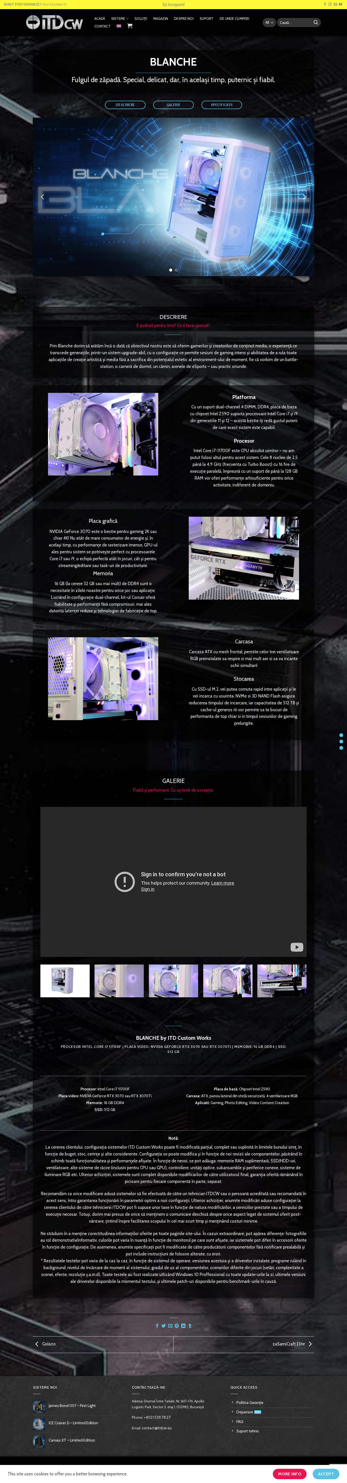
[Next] (304, 197)
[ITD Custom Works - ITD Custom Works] (54, 22)
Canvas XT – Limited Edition (72, 1440)
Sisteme (118, 19)
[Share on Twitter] (164, 1326)
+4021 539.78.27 (157, 1417)
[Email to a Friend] (170, 1326)
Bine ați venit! (173, 4)
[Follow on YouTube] (340, 4)
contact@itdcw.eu (157, 1428)
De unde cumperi (234, 19)
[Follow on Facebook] (325, 4)
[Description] (341, 735)
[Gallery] (341, 742)
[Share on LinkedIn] (183, 1326)
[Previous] (43, 197)
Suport (207, 19)
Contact (102, 26)
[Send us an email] (335, 4)
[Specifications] (341, 748)
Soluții (141, 19)
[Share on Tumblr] (190, 1326)
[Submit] (316, 22)
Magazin (160, 19)
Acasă (99, 19)
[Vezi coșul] (129, 25)
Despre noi (184, 19)
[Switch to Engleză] (119, 26)
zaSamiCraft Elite (289, 1344)
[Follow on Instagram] (330, 4)
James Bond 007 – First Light (72, 1405)
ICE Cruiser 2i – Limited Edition (73, 1423)
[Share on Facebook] (157, 1326)
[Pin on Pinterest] (177, 1326)
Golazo (48, 1344)
